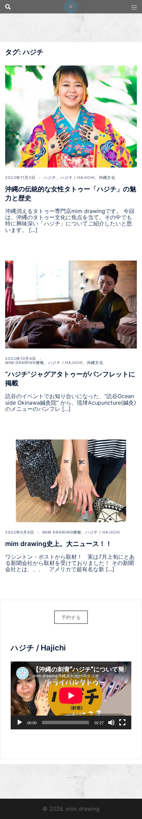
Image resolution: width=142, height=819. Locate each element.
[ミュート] (111, 722)
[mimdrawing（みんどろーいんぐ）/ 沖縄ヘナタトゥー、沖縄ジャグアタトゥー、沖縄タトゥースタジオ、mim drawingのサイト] (71, 6)
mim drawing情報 (24, 362)
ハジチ (50, 177)
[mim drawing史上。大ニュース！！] (71, 480)
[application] (71, 695)
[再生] (19, 722)
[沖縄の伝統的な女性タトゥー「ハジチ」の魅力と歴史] (71, 115)
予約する (71, 617)
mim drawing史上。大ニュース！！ (58, 544)
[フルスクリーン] (122, 722)
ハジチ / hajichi (77, 177)
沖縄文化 (107, 177)
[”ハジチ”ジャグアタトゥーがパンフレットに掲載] (71, 303)
